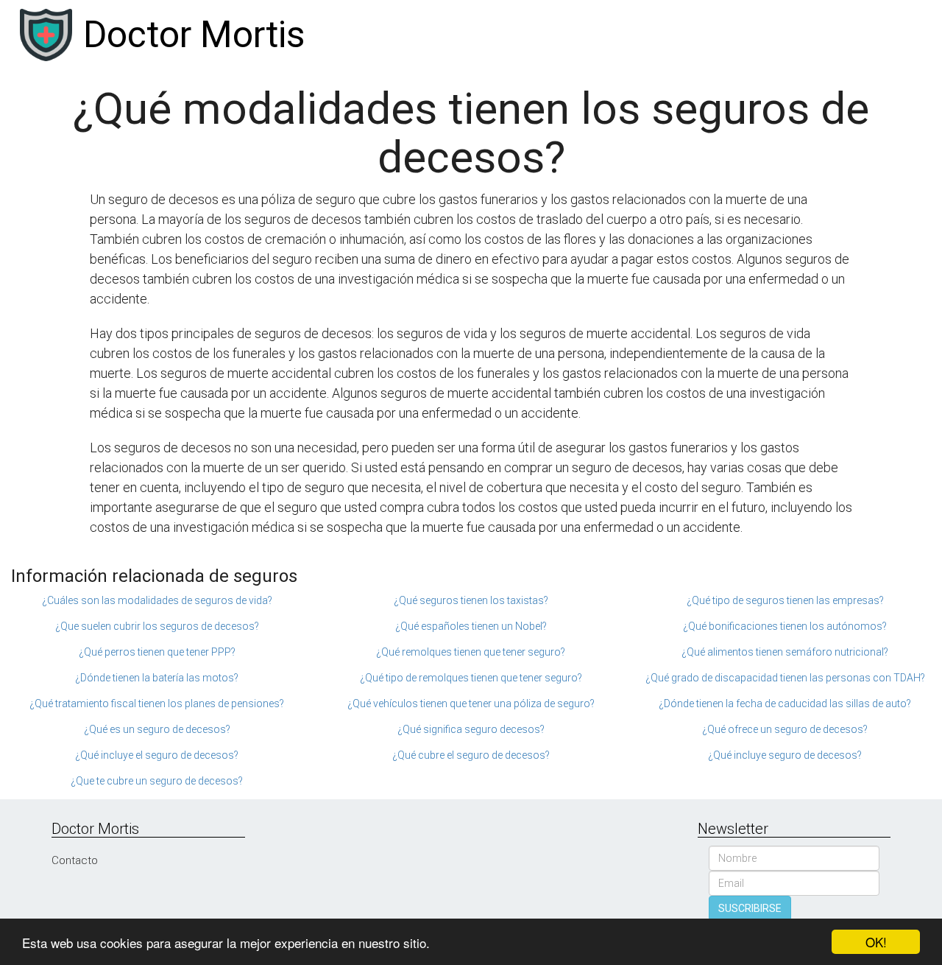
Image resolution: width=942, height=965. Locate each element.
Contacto (75, 860)
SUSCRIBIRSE (750, 908)
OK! (876, 942)
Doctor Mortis (194, 34)
